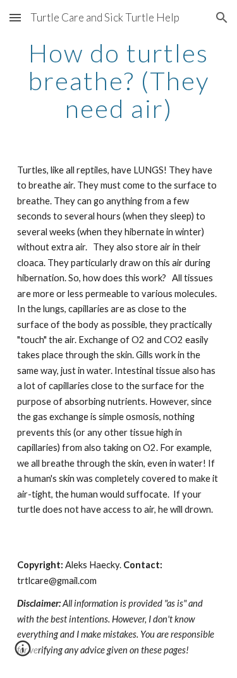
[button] (15, 17)
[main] (119, 80)
